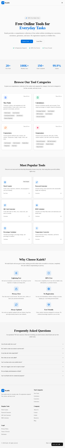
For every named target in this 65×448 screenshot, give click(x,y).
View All (25, 96)
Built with (55, 444)
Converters (7, 133)
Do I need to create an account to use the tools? (12, 348)
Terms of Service (5, 431)
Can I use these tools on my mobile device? (11, 362)
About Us (36, 409)
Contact (35, 412)
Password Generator (6, 412)
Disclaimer (4, 434)
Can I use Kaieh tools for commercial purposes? (12, 375)
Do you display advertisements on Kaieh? (11, 371)
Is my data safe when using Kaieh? (9, 353)
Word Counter (4, 409)
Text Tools (7, 103)
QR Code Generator (6, 415)
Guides (35, 415)
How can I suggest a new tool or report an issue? (13, 366)
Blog (35, 420)
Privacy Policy (4, 429)
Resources (36, 418)
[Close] (61, 444)
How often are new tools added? (9, 357)
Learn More (39, 41)
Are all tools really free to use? (8, 344)
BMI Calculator (5, 418)
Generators (40, 133)
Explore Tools (25, 41)
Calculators (40, 103)
